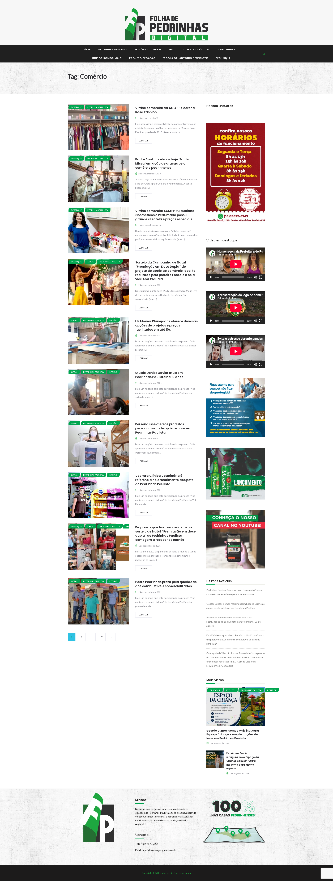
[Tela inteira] (261, 277)
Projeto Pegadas (142, 58)
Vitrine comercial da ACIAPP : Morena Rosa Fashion (165, 110)
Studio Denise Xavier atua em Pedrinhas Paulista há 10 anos (159, 375)
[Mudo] (255, 277)
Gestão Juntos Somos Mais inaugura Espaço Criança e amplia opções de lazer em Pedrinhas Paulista (232, 734)
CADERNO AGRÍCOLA (195, 49)
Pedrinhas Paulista (112, 49)
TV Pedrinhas (226, 49)
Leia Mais (143, 140)
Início (87, 49)
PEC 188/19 (223, 58)
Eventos (230, 690)
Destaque (76, 107)
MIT (171, 49)
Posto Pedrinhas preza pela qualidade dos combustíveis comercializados (166, 584)
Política (271, 690)
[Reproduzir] (211, 277)
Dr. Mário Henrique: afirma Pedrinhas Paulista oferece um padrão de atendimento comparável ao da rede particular (235, 639)
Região (113, 320)
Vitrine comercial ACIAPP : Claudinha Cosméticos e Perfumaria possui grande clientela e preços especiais (164, 215)
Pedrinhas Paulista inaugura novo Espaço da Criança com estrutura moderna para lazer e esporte (242, 761)
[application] (235, 264)
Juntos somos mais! (107, 58)
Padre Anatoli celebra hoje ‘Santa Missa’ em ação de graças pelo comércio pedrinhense (162, 163)
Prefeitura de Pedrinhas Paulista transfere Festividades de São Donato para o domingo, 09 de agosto (233, 621)
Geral (157, 49)
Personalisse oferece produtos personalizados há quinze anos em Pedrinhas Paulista (163, 428)
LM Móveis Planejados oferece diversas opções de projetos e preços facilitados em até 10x (166, 325)
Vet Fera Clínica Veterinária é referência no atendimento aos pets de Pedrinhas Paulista (164, 479)
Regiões (140, 49)
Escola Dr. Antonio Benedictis (186, 58)
